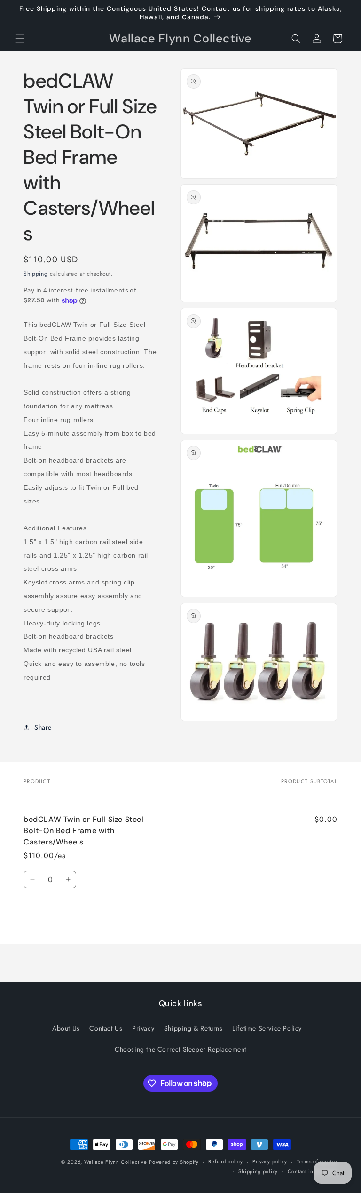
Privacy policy (269, 1161)
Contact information (312, 1171)
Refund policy (225, 1161)
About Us (66, 1028)
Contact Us (105, 1028)
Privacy (143, 1028)
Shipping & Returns (193, 1028)
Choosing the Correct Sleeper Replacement (180, 1049)
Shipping (36, 273)
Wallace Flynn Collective (115, 1162)
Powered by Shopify (174, 1162)
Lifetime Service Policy (267, 1028)
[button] (19, 38)
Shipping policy (258, 1171)
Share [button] (43, 727)
